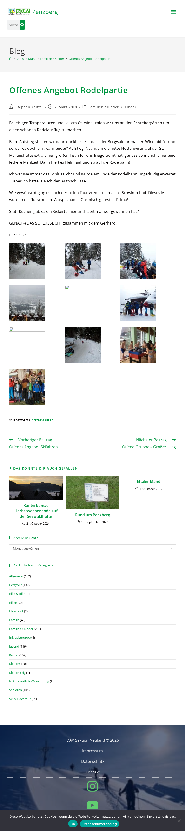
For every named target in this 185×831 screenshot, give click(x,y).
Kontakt (93, 772)
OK (73, 824)
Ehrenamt (16, 611)
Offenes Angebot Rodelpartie (89, 59)
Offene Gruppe (42, 420)
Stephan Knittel (29, 107)
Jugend (14, 646)
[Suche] (22, 25)
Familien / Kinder (104, 107)
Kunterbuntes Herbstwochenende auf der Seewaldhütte (36, 511)
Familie (14, 620)
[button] (173, 11)
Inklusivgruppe (20, 637)
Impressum (92, 750)
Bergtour (15, 585)
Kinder (131, 107)
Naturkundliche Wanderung (29, 681)
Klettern (15, 664)
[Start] (10, 59)
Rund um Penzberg (92, 515)
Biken (13, 602)
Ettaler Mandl (149, 481)
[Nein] (179, 820)
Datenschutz (92, 761)
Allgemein (16, 576)
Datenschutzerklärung (99, 824)
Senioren (15, 690)
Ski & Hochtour (20, 699)
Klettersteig (17, 672)
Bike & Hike (17, 593)
